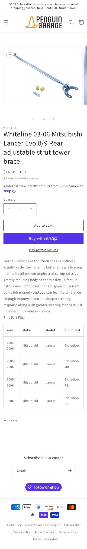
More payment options (43, 249)
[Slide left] (33, 119)
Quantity (9, 200)
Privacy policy (22, 532)
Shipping (8, 178)
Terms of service (44, 532)
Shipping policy (68, 532)
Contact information (45, 539)
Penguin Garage (25, 524)
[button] (6, 22)
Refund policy (72, 524)
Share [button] (13, 421)
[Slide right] (54, 119)
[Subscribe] (70, 470)
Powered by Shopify (48, 524)
